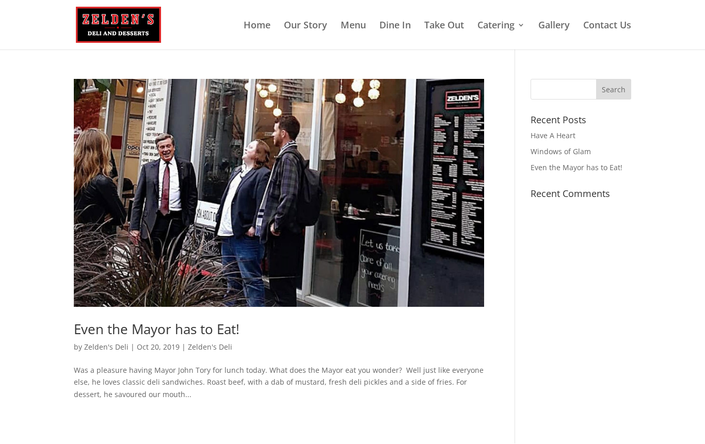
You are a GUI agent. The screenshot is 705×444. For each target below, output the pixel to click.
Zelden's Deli (106, 347)
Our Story (305, 26)
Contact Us (607, 26)
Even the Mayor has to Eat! (156, 329)
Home (257, 26)
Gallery (554, 26)
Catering (496, 26)
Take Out (444, 26)
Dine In (395, 26)
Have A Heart (553, 135)
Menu (353, 26)
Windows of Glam (561, 151)
